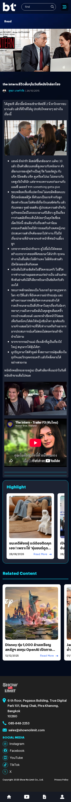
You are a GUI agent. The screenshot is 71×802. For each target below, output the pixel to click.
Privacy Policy (61, 779)
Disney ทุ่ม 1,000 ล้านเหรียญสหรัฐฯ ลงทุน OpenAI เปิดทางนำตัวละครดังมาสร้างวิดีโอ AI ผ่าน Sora (30, 652)
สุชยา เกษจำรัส (16, 90)
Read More (40, 554)
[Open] (64, 7)
